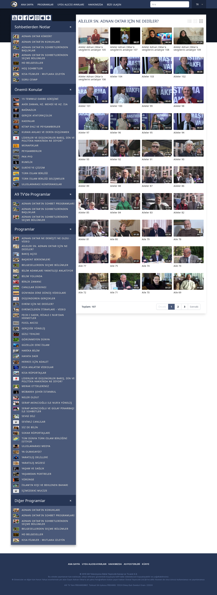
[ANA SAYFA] (14, 4)
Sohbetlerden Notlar (32, 26)
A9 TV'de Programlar (33, 194)
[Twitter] (31, 17)
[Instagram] (37, 17)
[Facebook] (25, 17)
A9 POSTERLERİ (132, 564)
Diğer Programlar (30, 500)
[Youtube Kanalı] (14, 17)
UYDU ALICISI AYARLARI (70, 4)
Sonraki (194, 306)
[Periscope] (20, 17)
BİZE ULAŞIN (114, 4)
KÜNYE (145, 564)
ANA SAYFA (27, 4)
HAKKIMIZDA (95, 4)
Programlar (25, 229)
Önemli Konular (28, 89)
